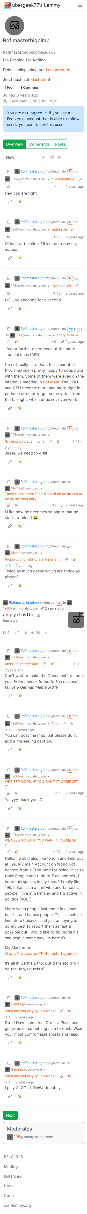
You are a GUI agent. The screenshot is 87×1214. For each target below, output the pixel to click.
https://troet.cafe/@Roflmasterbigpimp (40, 953)
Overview (14, 144)
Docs (8, 1185)
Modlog (11, 1166)
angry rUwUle (67, 335)
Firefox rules (61, 286)
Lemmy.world (58, 69)
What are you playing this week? (30, 1011)
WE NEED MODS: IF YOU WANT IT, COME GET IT (41, 784)
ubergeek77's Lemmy (36, 5)
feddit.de (10, 620)
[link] (9, 186)
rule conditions (62, 179)
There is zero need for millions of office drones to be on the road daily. (43, 496)
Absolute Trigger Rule (22, 664)
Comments (39, 144)
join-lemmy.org (17, 1205)
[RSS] (59, 157)
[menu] (79, 5)
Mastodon (39, 79)
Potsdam (51, 382)
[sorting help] (52, 157)
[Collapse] (9, 171)
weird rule (59, 229)
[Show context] (80, 179)
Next (10, 1115)
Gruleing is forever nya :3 (24, 441)
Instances (12, 1176)
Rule (54, 723)
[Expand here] (76, 620)
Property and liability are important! (33, 559)
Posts (60, 144)
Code (9, 1195)
